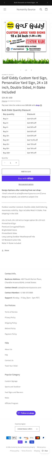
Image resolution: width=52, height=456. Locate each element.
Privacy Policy (10, 317)
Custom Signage (11, 381)
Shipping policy (39, 451)
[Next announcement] (47, 2)
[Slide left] (20, 70)
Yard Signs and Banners (14, 392)
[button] (4, 9)
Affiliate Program (11, 403)
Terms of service (27, 451)
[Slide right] (31, 70)
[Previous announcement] (4, 2)
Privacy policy (14, 451)
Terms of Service (11, 312)
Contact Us (9, 360)
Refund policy (41, 447)
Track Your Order (11, 366)
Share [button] (7, 250)
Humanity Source (16, 447)
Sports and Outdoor (13, 387)
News (7, 398)
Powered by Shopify (28, 447)
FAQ (6, 355)
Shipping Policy (11, 323)
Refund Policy (10, 328)
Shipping (4, 101)
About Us (8, 349)
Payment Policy (11, 334)
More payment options (26, 184)
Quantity (5, 158)
